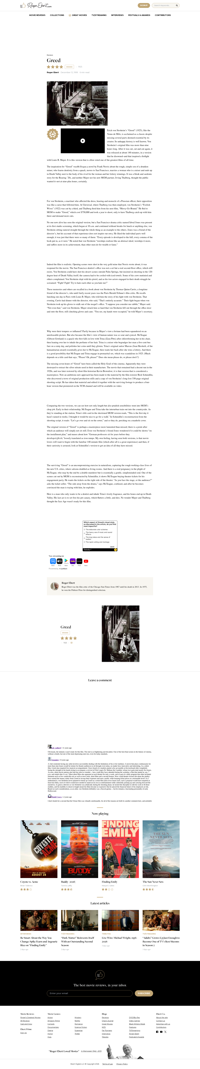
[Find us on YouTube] (161, 1032)
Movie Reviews (37, 15)
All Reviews (25, 1021)
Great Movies (79, 15)
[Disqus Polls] (100, 715)
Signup (144, 5)
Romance (79, 1024)
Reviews (50, 55)
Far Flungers (107, 1031)
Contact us (160, 1021)
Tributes (105, 1037)
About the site (162, 1018)
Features (132, 1027)
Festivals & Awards (139, 15)
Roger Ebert (53, 72)
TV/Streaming (99, 15)
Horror (50, 1034)
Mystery (78, 1018)
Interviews (117, 15)
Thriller (77, 1034)
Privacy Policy (122, 1064)
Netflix (77, 1021)
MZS (104, 1027)
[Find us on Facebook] (157, 1032)
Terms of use (107, 1064)
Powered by (54, 569)
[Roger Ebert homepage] (36, 5)
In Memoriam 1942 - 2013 (91, 1051)
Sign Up (23, 1033)
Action (50, 1018)
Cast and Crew (26, 1024)
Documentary (53, 1027)
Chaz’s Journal (107, 1021)
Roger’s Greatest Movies (30, 1018)
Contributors (163, 15)
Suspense (79, 1031)
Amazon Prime (54, 1021)
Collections (57, 15)
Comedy (51, 1024)
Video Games (134, 1021)
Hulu (49, 1037)
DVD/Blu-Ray (134, 1018)
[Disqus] (100, 773)
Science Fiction (81, 1027)
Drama (69, 67)
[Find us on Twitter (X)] (165, 1032)
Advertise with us (163, 1024)
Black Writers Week (137, 1024)
